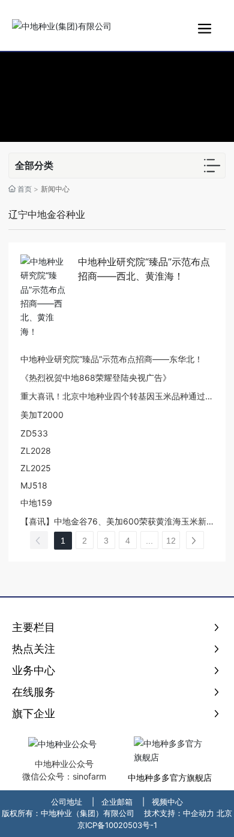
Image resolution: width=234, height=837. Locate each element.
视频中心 (167, 801)
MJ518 (33, 485)
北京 (224, 813)
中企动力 (198, 813)
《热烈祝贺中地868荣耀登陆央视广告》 (95, 377)
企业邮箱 (117, 801)
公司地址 (66, 801)
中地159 (36, 503)
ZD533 (34, 433)
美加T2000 (42, 415)
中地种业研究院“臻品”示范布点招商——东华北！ (111, 359)
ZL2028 (35, 450)
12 (171, 540)
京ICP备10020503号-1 (117, 825)
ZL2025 (35, 468)
